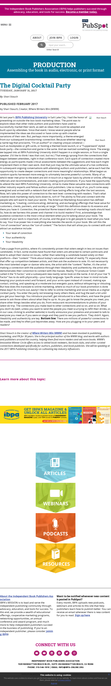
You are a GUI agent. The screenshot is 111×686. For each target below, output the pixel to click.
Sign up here (82, 615)
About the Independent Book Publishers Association (26, 598)
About (37, 37)
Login (74, 37)
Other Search (53, 49)
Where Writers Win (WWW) (47, 333)
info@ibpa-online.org (71, 667)
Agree (54, 683)
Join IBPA (56, 37)
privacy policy (64, 680)
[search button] (42, 45)
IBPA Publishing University (31, 117)
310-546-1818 (42, 667)
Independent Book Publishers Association (55, 660)
